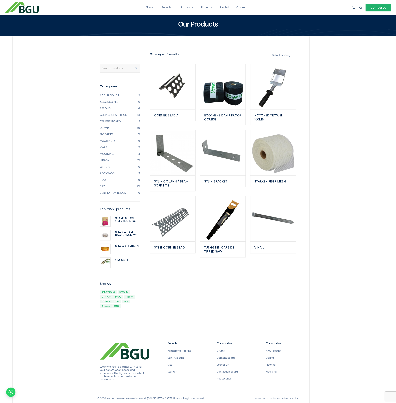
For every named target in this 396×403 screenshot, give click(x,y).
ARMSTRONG (108, 292)
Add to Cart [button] (173, 93)
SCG (116, 301)
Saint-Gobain (176, 358)
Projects (206, 7)
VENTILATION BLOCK (113, 193)
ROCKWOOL (108, 173)
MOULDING (107, 154)
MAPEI (104, 147)
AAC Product (273, 351)
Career (241, 7)
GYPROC (106, 296)
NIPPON (104, 160)
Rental (224, 7)
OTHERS (105, 167)
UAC (116, 306)
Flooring (270, 365)
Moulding (271, 371)
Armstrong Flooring (179, 351)
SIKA (102, 186)
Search (136, 68)
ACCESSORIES (109, 102)
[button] (10, 392)
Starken (106, 306)
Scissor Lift (223, 365)
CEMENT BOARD (110, 121)
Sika (170, 365)
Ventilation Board (227, 371)
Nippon (129, 296)
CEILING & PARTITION (113, 115)
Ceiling (270, 358)
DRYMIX (105, 128)
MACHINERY (107, 141)
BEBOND (105, 108)
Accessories (224, 378)
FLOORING (106, 134)
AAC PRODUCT (109, 95)
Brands (166, 7)
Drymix (221, 351)
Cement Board (226, 358)
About (149, 7)
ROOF (103, 180)
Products (187, 7)
